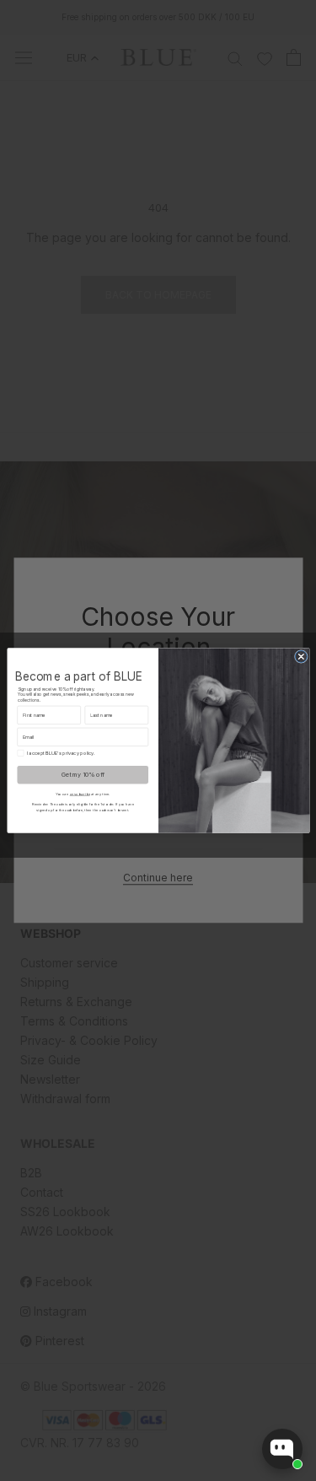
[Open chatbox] (282, 1449)
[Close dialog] (301, 656)
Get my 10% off (82, 774)
